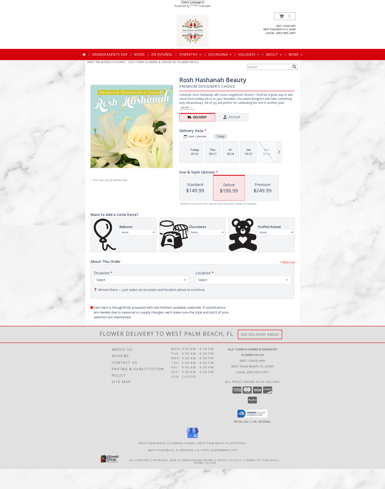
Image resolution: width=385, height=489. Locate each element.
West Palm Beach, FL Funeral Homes (167, 443)
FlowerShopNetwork (195, 460)
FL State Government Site (217, 450)
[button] (285, 16)
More (293, 54)
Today (220, 136)
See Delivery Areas (260, 334)
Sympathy (188, 54)
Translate (205, 6)
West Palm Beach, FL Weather (171, 450)
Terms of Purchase (262, 460)
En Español (162, 54)
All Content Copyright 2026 (152, 460)
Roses (139, 54)
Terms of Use (205, 463)
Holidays (246, 54)
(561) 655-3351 (286, 33)
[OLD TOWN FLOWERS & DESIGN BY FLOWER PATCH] (192, 30)
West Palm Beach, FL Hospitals (222, 443)
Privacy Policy (229, 460)
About (272, 54)
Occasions (218, 54)
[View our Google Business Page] (192, 438)
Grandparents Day (110, 54)
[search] (294, 67)
